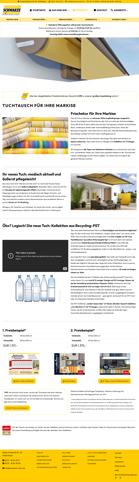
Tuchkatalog (70, 381)
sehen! (105, 96)
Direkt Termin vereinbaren (17, 408)
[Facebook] (116, 478)
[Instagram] (120, 478)
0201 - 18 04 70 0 (57, 1)
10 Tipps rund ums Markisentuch (115, 381)
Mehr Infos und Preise (24, 381)
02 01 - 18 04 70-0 (12, 460)
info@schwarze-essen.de (76, 1)
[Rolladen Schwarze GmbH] (12, 10)
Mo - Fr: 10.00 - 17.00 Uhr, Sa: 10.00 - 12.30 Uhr (105, 1)
